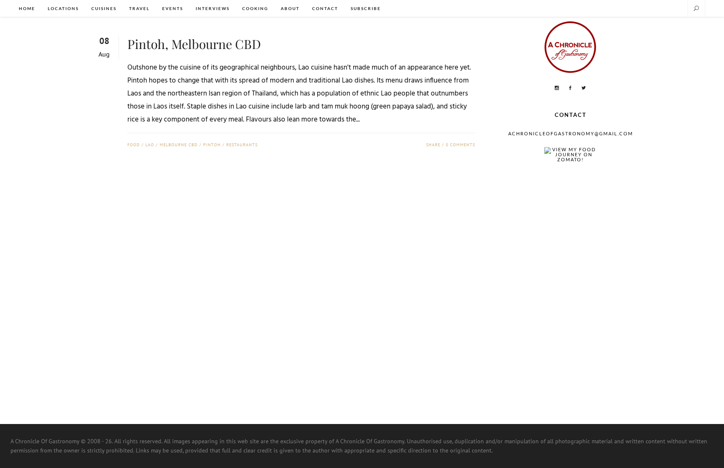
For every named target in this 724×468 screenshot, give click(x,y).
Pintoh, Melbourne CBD (194, 44)
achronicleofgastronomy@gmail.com (570, 133)
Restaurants (242, 144)
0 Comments (460, 144)
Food (133, 144)
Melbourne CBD (179, 144)
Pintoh (212, 144)
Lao (149, 144)
